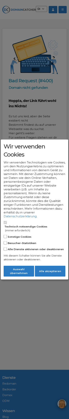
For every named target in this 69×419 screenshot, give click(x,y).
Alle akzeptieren (50, 271)
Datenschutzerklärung (20, 216)
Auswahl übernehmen (19, 271)
